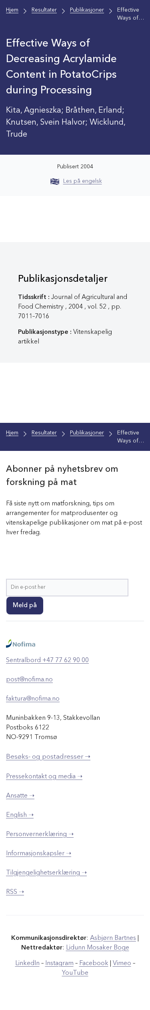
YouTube (75, 973)
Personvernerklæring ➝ (40, 834)
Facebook (93, 963)
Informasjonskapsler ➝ (38, 853)
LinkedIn (27, 963)
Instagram (59, 963)
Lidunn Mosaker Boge (97, 948)
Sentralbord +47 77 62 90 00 (47, 660)
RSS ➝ (15, 892)
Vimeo (122, 963)
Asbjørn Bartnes (113, 938)
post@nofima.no (29, 680)
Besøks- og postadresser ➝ (48, 756)
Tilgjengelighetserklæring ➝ (46, 873)
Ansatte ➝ (20, 796)
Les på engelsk (82, 181)
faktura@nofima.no (33, 699)
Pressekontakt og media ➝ (44, 777)
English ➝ (20, 815)
